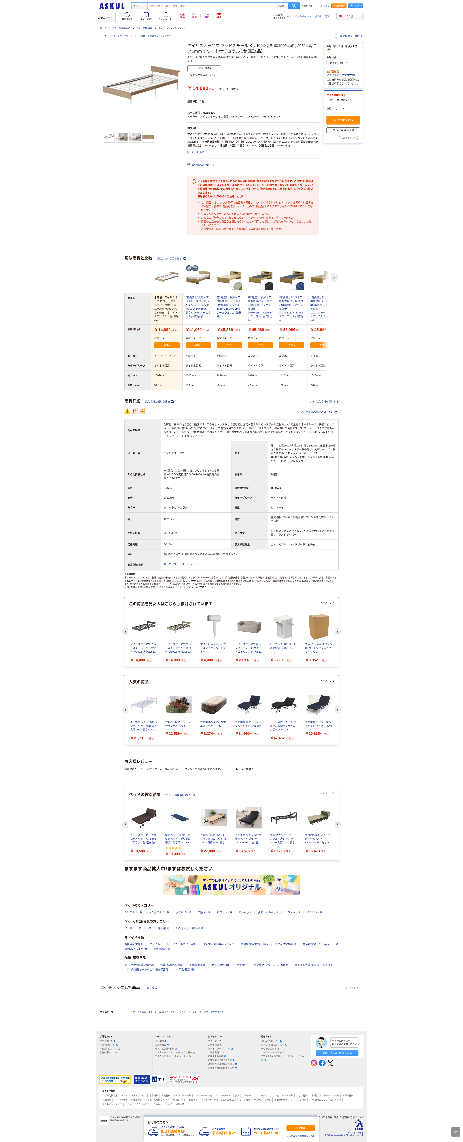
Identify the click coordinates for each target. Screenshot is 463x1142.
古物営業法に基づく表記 (220, 1060)
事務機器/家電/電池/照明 (254, 944)
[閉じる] (319, 1116)
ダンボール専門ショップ (157, 1100)
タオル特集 (136, 1100)
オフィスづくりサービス (137, 1104)
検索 (294, 5)
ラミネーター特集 (203, 1095)
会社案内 (159, 1041)
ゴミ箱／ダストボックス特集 (325, 1095)
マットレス (145, 928)
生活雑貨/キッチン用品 (316, 944)
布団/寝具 (163, 928)
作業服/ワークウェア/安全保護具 (149, 969)
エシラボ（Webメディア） (273, 1052)
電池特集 (166, 1095)
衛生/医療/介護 (162, 948)
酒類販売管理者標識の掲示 (221, 1064)
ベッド (161, 28)
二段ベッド (204, 912)
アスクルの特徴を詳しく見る (301, 1136)
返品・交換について (108, 1052)
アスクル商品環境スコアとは (317, 411)
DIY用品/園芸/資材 (185, 969)
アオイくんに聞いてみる (337, 1052)
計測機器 (242, 964)
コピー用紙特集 (110, 1095)
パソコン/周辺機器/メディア (218, 944)
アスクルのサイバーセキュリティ (171, 1056)
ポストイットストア (112, 1104)
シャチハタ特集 (298, 1100)
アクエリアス (217, 1012)
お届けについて (107, 1045)
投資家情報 (160, 1045)
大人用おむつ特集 (262, 1100)
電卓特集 (153, 1095)
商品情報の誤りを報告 (157, 401)
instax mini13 (161, 1012)
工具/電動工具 (197, 964)
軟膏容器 (141, 1012)
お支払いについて (108, 1049)
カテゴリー (104, 17)
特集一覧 (180, 1104)
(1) (183, 848)
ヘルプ (326, 6)
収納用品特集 (280, 1100)
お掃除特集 (347, 1095)
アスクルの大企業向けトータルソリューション (282, 1058)
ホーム (103, 28)
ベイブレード (183, 1012)
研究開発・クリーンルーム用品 (271, 964)
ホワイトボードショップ (227, 1095)
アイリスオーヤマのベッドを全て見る (152, 36)
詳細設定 (280, 6)
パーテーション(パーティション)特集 (261, 1095)
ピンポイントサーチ (162, 1104)
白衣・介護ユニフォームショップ (325, 1100)
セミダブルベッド (159, 912)
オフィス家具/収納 (121, 28)
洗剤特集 (106, 1100)
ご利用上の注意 (215, 1056)
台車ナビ (193, 1100)
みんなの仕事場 (268, 1049)
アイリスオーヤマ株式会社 (341, 75)
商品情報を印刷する (351, 36)
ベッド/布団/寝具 (144, 28)
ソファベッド (292, 912)
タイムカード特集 (182, 1095)
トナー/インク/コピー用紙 (181, 944)
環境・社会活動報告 (164, 1049)
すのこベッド (314, 912)
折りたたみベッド (268, 912)
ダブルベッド (183, 912)
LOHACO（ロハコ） (270, 1041)
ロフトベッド (224, 912)
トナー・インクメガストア (133, 1095)
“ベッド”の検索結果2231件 (180, 795)
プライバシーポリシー (219, 1049)
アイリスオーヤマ (119, 36)
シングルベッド (177, 28)
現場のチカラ (179, 1100)
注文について (105, 1041)
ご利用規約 (213, 1045)
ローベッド (245, 912)
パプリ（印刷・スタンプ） (272, 1045)
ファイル (155, 944)
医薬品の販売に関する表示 (221, 1068)
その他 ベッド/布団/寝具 (189, 928)
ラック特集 (301, 1095)
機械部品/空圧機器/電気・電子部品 (314, 964)
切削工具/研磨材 (221, 964)
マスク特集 (244, 1100)
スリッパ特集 (121, 1100)
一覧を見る (150, 988)
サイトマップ (214, 1041)
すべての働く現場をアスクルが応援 (218, 1100)
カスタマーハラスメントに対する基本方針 (175, 1052)
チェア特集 (287, 1095)
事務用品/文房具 (133, 944)
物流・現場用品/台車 (171, 964)
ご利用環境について (218, 1052)
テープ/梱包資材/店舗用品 (139, 964)
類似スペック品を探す (170, 258)
